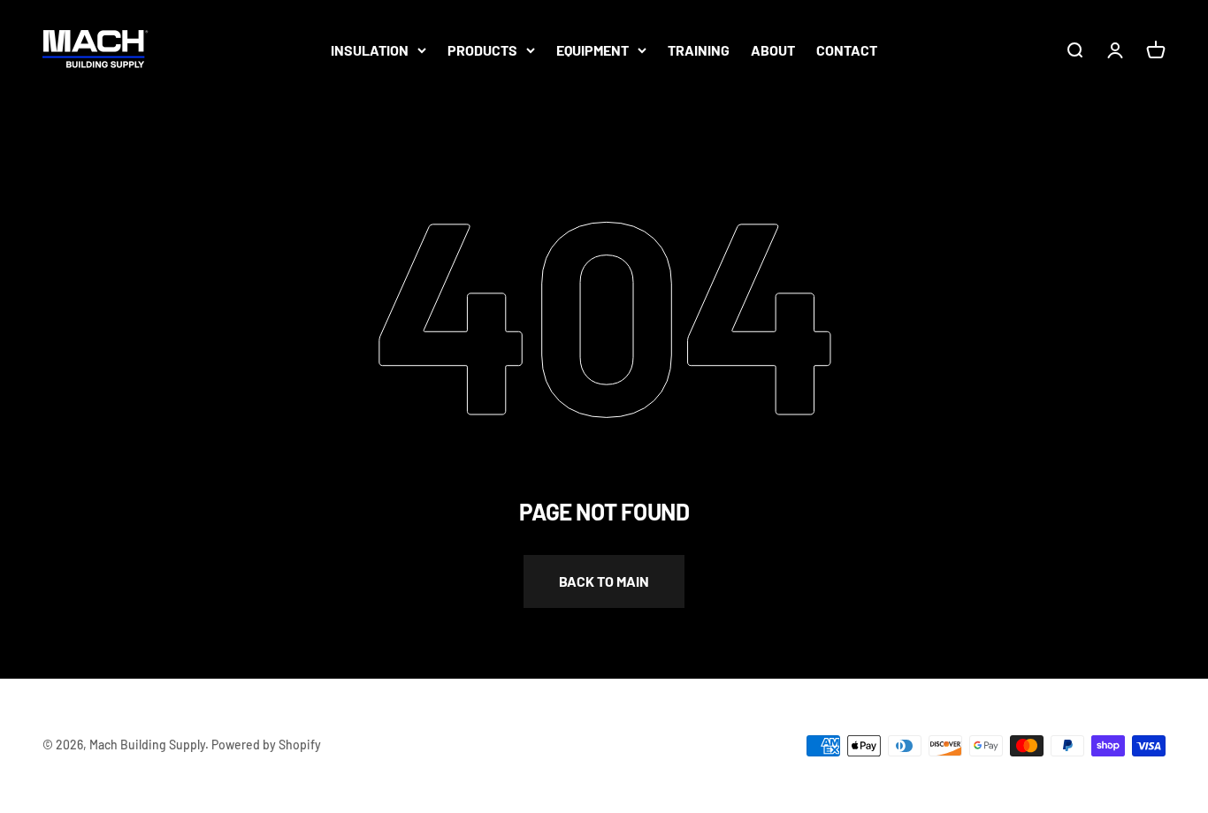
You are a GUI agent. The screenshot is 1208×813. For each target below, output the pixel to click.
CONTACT (846, 50)
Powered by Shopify (266, 744)
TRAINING (699, 50)
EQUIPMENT (592, 50)
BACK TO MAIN (604, 581)
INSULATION (370, 50)
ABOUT (773, 50)
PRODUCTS (482, 50)
